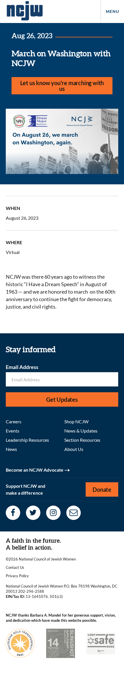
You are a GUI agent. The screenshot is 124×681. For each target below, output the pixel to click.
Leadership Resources (27, 440)
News (11, 449)
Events (12, 430)
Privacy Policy (17, 575)
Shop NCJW (76, 421)
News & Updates (80, 430)
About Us (73, 449)
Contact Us (15, 567)
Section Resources (82, 440)
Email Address (22, 367)
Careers (13, 421)
